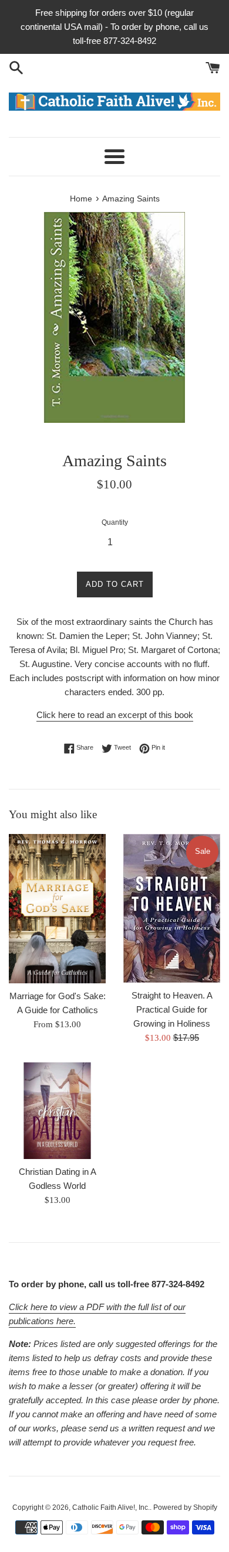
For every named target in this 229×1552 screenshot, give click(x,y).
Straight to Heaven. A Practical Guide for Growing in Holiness (172, 1009)
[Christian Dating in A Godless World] (57, 1110)
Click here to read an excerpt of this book (114, 715)
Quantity (115, 522)
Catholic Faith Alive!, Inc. (111, 1507)
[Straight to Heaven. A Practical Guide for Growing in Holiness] (171, 908)
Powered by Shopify (185, 1507)
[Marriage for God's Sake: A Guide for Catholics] (57, 908)
